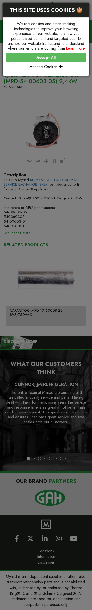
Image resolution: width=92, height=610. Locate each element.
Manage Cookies (44, 67)
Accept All (46, 57)
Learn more (75, 48)
